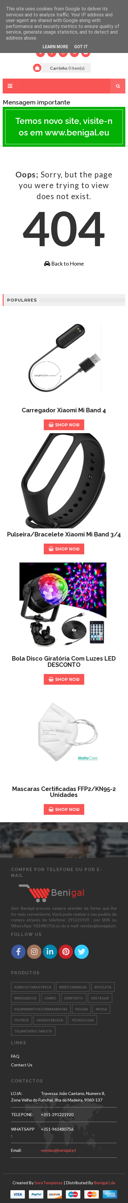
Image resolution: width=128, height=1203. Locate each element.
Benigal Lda (104, 1182)
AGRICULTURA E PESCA (32, 987)
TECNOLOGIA (82, 1020)
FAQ (15, 1056)
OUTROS (21, 1020)
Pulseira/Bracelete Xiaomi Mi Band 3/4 (64, 534)
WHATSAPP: (23, 1132)
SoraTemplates (49, 1182)
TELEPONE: (22, 1114)
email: (16, 1150)
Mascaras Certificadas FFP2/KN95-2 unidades (64, 792)
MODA (101, 1009)
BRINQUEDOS (25, 998)
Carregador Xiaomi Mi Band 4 (64, 410)
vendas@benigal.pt (58, 1150)
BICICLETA (103, 987)
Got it (81, 46)
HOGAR (81, 1009)
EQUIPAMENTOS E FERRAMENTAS (40, 1009)
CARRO (50, 998)
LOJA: (16, 1093)
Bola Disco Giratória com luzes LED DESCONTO (64, 661)
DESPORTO (73, 998)
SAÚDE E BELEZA (50, 1020)
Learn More (55, 46)
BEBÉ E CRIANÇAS (73, 987)
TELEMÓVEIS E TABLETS (33, 1031)
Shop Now (67, 424)
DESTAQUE (100, 998)
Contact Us (21, 1064)
